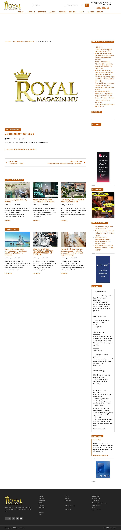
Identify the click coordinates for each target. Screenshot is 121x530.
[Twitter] (105, 8)
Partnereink (95, 501)
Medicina (73, 12)
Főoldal (21, 12)
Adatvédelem (96, 505)
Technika (62, 12)
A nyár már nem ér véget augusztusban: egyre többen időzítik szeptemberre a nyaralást (16, 252)
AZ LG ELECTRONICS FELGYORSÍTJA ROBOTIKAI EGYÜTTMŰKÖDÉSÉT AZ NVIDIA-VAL (43, 252)
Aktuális (31, 12)
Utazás (67, 498)
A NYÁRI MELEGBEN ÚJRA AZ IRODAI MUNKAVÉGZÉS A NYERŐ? (105, 248)
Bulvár (100, 12)
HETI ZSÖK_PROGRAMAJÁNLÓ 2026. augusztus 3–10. (73, 201)
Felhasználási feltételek (99, 503)
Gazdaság (42, 12)
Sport (82, 12)
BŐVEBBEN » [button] (8, 220)
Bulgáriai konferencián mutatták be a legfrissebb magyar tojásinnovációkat (103, 94)
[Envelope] (108, 8)
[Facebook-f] (6, 518)
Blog (93, 507)
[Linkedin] (100, 8)
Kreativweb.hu (112, 528)
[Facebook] (98, 8)
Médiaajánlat (96, 496)
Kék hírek (68, 501)
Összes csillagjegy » (100, 455)
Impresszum (96, 498)
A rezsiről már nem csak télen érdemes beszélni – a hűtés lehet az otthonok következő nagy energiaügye (72, 252)
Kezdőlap (8, 41)
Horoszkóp (97, 440)
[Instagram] (103, 8)
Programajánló (18, 41)
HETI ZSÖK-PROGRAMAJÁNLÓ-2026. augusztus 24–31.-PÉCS (103, 49)
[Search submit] (87, 5)
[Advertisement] (60, 27)
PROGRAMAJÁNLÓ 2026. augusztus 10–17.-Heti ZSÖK (43, 201)
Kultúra (52, 12)
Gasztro (90, 12)
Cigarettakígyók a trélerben (104, 98)
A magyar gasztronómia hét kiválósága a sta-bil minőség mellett (104, 233)
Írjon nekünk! (96, 510)
